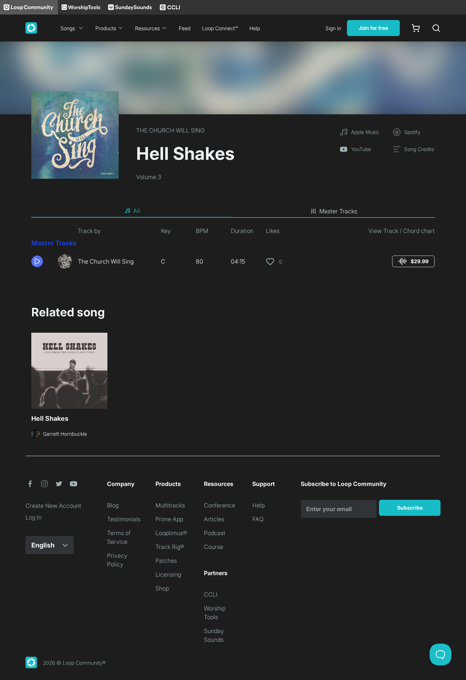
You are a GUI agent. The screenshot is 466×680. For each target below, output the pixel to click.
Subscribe (410, 508)
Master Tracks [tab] (338, 211)
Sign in (333, 28)
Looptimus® (171, 533)
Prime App (169, 519)
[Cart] (415, 28)
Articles (214, 519)
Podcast (214, 533)
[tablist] (233, 211)
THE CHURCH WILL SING (170, 130)
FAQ (258, 519)
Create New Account (53, 505)
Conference (219, 505)
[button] (41, 261)
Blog (113, 505)
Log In (33, 517)
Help (254, 28)
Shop (162, 588)
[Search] (436, 28)
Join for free (373, 28)
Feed (184, 28)
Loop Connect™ (220, 28)
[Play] (37, 261)
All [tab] (136, 210)
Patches (166, 560)
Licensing (168, 574)
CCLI (210, 594)
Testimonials (124, 519)
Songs (67, 28)
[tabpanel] (233, 250)
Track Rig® (169, 546)
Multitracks (170, 505)
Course (213, 546)
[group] (413, 261)
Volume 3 (148, 177)
